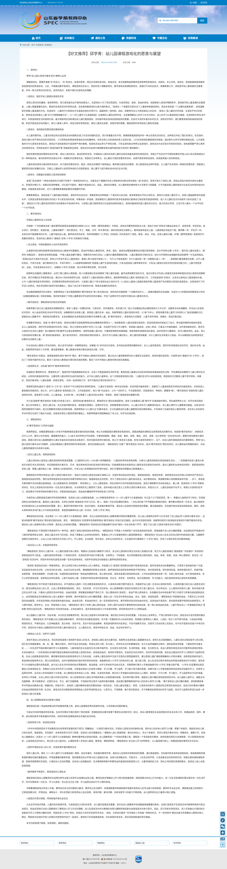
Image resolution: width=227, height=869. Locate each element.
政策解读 (39, 45)
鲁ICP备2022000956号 (91, 859)
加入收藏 (193, 3)
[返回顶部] (223, 845)
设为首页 (203, 3)
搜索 (202, 20)
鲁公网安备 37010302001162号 (115, 859)
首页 (33, 45)
